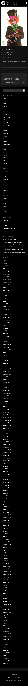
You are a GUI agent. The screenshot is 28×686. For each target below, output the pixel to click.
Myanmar (5, 179)
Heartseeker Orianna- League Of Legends (13, 223)
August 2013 (6, 615)
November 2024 (7, 282)
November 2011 (7, 661)
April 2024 (5, 301)
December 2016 (7, 514)
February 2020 (6, 412)
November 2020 (7, 387)
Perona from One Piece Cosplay (15, 242)
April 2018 (5, 471)
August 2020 (6, 395)
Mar (8, 52)
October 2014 (6, 577)
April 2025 (5, 268)
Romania (5, 190)
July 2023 (5, 325)
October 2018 (6, 455)
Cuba (4, 149)
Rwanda (5, 111)
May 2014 (5, 590)
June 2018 (5, 466)
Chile (4, 120)
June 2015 (5, 555)
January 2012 (6, 658)
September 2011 (7, 663)
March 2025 (6, 271)
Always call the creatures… (18, 252)
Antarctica (6, 174)
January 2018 (6, 479)
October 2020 (6, 390)
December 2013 (7, 604)
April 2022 (5, 363)
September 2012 (7, 642)
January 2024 (6, 309)
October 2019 (6, 423)
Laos (4, 103)
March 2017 (6, 506)
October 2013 (6, 609)
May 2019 (5, 436)
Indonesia (5, 128)
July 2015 (5, 552)
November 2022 (7, 344)
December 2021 (7, 368)
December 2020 (7, 385)
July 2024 (5, 293)
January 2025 (6, 276)
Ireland (5, 155)
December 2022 (7, 341)
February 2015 (6, 566)
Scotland (5, 184)
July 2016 (5, 528)
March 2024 (6, 304)
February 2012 (6, 655)
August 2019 (6, 428)
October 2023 (6, 317)
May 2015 (5, 558)
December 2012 (7, 633)
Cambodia (6, 165)
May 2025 (5, 266)
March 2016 (6, 539)
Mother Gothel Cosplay (17, 249)
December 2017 (7, 482)
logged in (12, 82)
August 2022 (6, 352)
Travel (4, 101)
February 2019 (6, 444)
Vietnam (5, 171)
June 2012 (5, 644)
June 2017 (5, 498)
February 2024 (6, 306)
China (5, 163)
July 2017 (5, 496)
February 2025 (6, 274)
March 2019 (6, 441)
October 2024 (6, 285)
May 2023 (5, 331)
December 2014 (7, 571)
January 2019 (6, 447)
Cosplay (9, 54)
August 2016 (6, 525)
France (5, 209)
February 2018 (6, 477)
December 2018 (7, 450)
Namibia (5, 133)
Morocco (5, 147)
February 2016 (6, 542)
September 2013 (7, 612)
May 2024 (5, 298)
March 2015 (6, 563)
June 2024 (5, 295)
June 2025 (5, 263)
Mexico (5, 203)
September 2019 (7, 425)
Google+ (15, 677)
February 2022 (6, 366)
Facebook (12, 677)
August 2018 (6, 460)
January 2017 (6, 512)
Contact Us (14, 674)
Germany (5, 130)
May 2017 (5, 501)
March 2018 (6, 474)
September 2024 (7, 287)
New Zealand (6, 144)
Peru (4, 182)
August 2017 (6, 493)
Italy (4, 160)
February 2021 (6, 379)
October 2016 (6, 520)
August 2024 (6, 290)
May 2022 (5, 360)
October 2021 (6, 371)
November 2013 (7, 606)
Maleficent (5, 225)
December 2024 (7, 279)
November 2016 (7, 517)
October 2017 (6, 487)
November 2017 (7, 485)
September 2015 (7, 547)
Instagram (9, 677)
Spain (4, 187)
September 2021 (7, 374)
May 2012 (5, 647)
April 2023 (5, 333)
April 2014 (5, 593)
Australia (5, 109)
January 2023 (6, 339)
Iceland (5, 206)
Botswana (6, 114)
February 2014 (6, 598)
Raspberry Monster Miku (9, 228)
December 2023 (7, 312)
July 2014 (5, 585)
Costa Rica (6, 201)
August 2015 (6, 550)
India (4, 138)
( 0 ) (8, 57)
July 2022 (5, 355)
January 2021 (6, 382)
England (5, 195)
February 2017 (6, 509)
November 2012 (7, 636)
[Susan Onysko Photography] (10, 3)
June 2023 (5, 328)
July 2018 (5, 463)
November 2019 (7, 420)
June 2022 (5, 358)
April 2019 (5, 439)
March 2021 (6, 377)
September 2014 (7, 579)
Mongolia (5, 141)
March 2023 (6, 336)
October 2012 (6, 639)
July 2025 (5, 260)
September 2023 (7, 320)
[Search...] (24, 90)
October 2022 (6, 347)
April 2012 (5, 650)
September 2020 (7, 393)
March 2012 (6, 652)
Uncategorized (6, 211)
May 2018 (5, 468)
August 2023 (6, 322)
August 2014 (6, 582)
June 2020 (5, 401)
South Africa (6, 117)
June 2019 (5, 433)
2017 (12, 52)
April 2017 (5, 504)
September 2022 (7, 349)
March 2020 (6, 409)
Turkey (5, 176)
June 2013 (5, 620)
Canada (5, 198)
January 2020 (6, 414)
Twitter (19, 677)
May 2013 (5, 623)
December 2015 (7, 544)
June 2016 (5, 531)
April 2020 (5, 406)
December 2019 (7, 417)
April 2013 (5, 625)
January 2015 (6, 569)
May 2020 (5, 404)
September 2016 (7, 523)
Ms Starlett (5, 220)
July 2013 (5, 617)
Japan (5, 136)
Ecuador (5, 122)
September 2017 (7, 490)
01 (10, 52)
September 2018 (7, 458)
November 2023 (7, 314)
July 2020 (5, 398)
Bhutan (5, 152)
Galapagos (6, 168)
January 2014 (6, 601)
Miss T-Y (16, 239)
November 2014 (7, 574)
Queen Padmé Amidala (8, 231)
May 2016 (5, 533)
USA (4, 157)
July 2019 (5, 431)
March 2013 (6, 628)
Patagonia (6, 125)
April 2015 (5, 560)
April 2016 (5, 536)
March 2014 (6, 596)
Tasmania (5, 106)
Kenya (5, 193)
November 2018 (7, 452)
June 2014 (5, 588)
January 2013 (6, 631)
